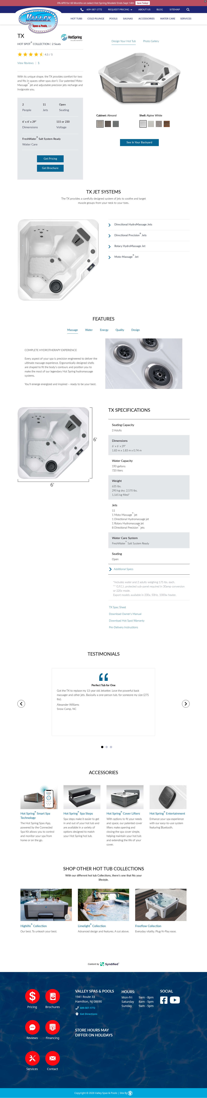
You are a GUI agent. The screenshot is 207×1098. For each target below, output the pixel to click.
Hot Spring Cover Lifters (123, 813)
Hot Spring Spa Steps (78, 813)
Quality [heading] (120, 330)
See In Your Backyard (139, 142)
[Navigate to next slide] (186, 704)
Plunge (95, 18)
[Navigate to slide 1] (102, 747)
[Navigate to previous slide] (21, 704)
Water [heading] (89, 330)
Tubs (76, 18)
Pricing (118, 9)
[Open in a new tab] (109, 964)
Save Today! (142, 3)
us (144, 9)
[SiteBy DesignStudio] (130, 1093)
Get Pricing (50, 158)
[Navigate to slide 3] (111, 747)
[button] (100, 124)
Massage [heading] (72, 330)
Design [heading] (135, 330)
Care (167, 18)
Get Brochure (50, 168)
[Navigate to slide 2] (106, 747)
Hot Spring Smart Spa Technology (35, 815)
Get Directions (88, 1014)
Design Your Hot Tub (124, 41)
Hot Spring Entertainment (167, 813)
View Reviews (25, 63)
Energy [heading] (104, 330)
